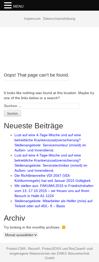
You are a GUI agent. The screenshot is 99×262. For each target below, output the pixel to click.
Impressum (32, 19)
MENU (18, 6)
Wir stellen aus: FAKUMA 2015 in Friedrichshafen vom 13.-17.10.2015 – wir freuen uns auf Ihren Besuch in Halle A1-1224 (53, 191)
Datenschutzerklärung (59, 19)
